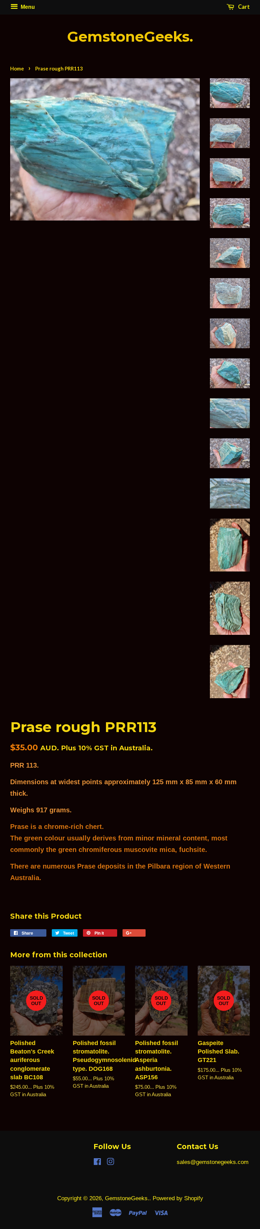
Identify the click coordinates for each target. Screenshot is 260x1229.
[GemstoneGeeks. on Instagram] (110, 1163)
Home (17, 68)
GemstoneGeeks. (130, 36)
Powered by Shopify (178, 1198)
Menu (27, 7)
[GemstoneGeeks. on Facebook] (97, 1163)
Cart (243, 6)
